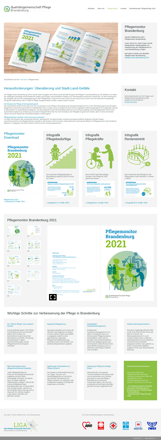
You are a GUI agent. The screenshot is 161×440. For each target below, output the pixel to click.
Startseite (23, 80)
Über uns (101, 8)
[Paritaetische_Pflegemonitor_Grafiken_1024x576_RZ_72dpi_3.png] (139, 189)
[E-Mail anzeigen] (131, 102)
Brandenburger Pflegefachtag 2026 (142, 8)
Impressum (137, 438)
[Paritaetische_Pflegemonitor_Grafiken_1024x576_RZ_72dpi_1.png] (60, 189)
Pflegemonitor (112, 8)
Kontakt (123, 8)
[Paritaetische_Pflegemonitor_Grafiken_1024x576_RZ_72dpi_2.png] (100, 189)
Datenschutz (149, 438)
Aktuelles (91, 8)
